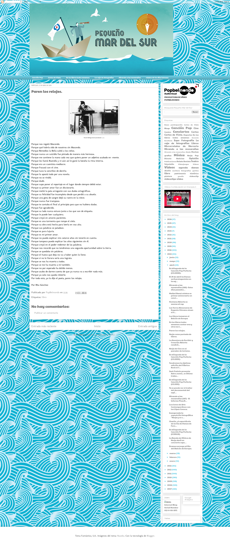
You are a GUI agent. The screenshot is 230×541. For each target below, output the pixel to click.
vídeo (180, 178)
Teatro (195, 161)
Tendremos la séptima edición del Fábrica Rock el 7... (179, 365)
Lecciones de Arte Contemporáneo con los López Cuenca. (179, 406)
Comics (167, 132)
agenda (183, 167)
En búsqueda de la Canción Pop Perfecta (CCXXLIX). (180, 431)
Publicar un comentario (46, 312)
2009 (169, 481)
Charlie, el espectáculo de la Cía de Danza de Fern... (180, 423)
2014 (169, 254)
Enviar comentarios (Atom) (101, 334)
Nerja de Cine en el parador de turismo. (179, 349)
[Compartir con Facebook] (83, 293)
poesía (181, 176)
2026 (169, 219)
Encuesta (195, 138)
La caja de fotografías (104, 77)
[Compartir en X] (81, 293)
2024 (169, 226)
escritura (176, 170)
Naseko (120, 535)
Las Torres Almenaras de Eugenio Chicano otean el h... (181, 310)
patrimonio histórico (186, 173)
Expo (176, 140)
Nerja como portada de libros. (180, 335)
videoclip (194, 176)
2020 (169, 242)
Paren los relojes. (177, 330)
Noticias (180, 158)
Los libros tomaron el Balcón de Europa (179, 317)
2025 (169, 223)
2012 (169, 469)
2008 (169, 485)
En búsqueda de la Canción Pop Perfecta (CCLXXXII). (180, 270)
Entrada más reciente (43, 326)
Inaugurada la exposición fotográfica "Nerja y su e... (181, 415)
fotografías (186, 170)
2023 (169, 230)
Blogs (167, 128)
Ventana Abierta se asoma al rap (178, 302)
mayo (173, 261)
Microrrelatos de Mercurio (181, 146)
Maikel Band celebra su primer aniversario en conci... (180, 295)
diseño (167, 170)
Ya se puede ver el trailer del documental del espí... (180, 390)
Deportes (188, 134)
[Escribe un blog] (79, 293)
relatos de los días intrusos (157, 77)
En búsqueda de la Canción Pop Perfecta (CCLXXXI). (180, 356)
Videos (196, 164)
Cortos (195, 131)
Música (179, 155)
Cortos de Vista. (54, 77)
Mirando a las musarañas (130, 77)
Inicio (97, 326)
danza (195, 167)
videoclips (170, 178)
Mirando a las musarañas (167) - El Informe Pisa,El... (179, 398)
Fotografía (187, 140)
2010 (169, 477)
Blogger (150, 535)
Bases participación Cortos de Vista (181, 125)
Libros (195, 143)
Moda (188, 152)
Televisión (169, 164)
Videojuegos (183, 164)
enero (172, 461)
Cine (196, 128)
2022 (169, 234)
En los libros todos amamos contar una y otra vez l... (180, 324)
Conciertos (181, 131)
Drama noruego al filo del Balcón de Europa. (180, 447)
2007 (169, 488)
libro (44, 297)
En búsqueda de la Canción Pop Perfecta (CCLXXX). (180, 382)
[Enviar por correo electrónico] (76, 293)
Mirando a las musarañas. (174, 152)
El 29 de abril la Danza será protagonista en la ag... (180, 279)
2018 (169, 250)
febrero (173, 457)
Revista (187, 161)
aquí (103, 137)
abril (172, 265)
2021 (169, 238)
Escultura (168, 140)
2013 (169, 465)
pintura (168, 176)
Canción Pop (37, 77)
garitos (195, 170)
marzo (173, 453)
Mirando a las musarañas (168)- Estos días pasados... (181, 287)
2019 (169, 246)
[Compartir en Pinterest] (85, 293)
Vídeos (169, 167)
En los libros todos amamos (77, 77)
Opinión (194, 158)
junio (172, 257)
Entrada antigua (147, 326)
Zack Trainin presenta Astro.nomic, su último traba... (181, 373)
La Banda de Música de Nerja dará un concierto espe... (180, 440)
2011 (169, 473)
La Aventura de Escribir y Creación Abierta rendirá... (181, 342)
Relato (180, 161)
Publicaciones (170, 161)
